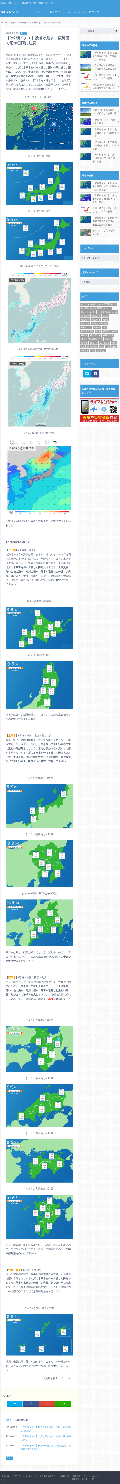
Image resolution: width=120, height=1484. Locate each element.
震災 (103, 350)
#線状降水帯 (108, 335)
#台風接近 (96, 316)
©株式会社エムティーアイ (84, 1479)
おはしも (94, 343)
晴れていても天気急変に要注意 (104, 232)
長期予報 (84, 350)
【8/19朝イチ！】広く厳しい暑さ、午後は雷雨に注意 (104, 132)
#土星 (105, 316)
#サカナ (107, 308)
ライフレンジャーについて (84, 12)
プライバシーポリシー (24, 1476)
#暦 (104, 327)
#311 (113, 304)
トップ (36, 12)
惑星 (83, 347)
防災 (93, 350)
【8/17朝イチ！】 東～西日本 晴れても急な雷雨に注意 (104, 158)
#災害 (114, 331)
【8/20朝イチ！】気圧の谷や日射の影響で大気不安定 (104, 145)
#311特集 (85, 308)
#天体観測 (85, 323)
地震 (114, 343)
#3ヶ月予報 (104, 304)
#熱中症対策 (95, 335)
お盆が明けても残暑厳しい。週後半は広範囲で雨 (104, 67)
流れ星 (94, 347)
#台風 (114, 312)
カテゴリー (56, 12)
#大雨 (105, 320)
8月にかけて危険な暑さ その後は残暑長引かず (104, 86)
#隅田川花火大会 (95, 339)
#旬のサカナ (86, 327)
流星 (101, 347)
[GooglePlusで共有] (47, 1403)
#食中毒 (84, 343)
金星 (114, 347)
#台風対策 (85, 316)
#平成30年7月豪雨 (100, 323)
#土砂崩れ (85, 320)
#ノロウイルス (104, 312)
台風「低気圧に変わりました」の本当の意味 (104, 77)
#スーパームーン (88, 312)
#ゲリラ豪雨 (96, 308)
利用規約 (5, 1476)
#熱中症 (84, 335)
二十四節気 (104, 343)
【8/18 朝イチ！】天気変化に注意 (103, 121)
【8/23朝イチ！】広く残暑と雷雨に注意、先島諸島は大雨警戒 (45, 1429)
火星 (108, 347)
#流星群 (106, 331)
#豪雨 (83, 339)
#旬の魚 (97, 327)
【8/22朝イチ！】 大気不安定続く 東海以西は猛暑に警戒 (45, 1438)
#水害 (98, 331)
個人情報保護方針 (47, 1476)
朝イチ (10, 1419)
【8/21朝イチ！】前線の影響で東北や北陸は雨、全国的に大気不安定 (45, 1447)
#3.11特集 (92, 304)
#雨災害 (108, 339)
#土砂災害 (96, 320)
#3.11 (83, 304)
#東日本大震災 (87, 331)
